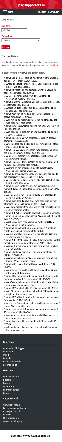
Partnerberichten (11, 390)
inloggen (42, 12)
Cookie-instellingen (12, 421)
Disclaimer (8, 380)
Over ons (8, 370)
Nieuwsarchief (10, 365)
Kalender (7, 358)
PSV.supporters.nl (11, 411)
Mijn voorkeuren (11, 418)
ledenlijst (53, 65)
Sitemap (7, 414)
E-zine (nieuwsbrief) (13, 361)
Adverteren (8, 386)
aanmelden (53, 12)
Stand (6, 355)
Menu (10, 12)
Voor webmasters (11, 376)
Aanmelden (8, 348)
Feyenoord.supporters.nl (14, 408)
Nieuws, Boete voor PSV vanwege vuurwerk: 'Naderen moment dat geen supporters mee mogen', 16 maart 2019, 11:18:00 (31, 189)
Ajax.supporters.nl (11, 405)
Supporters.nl (10, 398)
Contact (7, 393)
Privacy (6, 383)
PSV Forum (8, 351)
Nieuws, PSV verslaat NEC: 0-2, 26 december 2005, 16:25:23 (31, 288)
